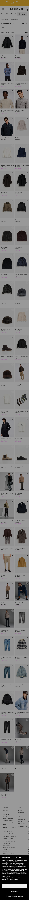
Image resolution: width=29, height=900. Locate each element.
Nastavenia (14, 891)
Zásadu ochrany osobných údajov (10, 879)
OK (14, 886)
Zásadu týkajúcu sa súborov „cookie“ (11, 878)
